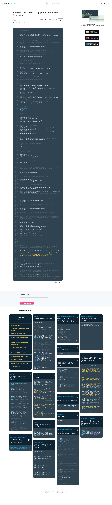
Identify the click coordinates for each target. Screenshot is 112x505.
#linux (82, 418)
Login (109, 3)
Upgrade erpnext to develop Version (19, 363)
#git (62, 431)
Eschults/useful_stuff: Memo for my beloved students (43, 446)
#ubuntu (59, 431)
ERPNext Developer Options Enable (19, 356)
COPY (58, 282)
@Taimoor (21, 23)
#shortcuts (40, 442)
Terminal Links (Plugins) (67, 433)
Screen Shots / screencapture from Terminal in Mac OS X (65, 320)
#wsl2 (61, 396)
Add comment (26, 303)
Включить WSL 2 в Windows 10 (67, 401)
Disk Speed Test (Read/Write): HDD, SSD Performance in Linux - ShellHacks (90, 423)
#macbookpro (13, 437)
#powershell (64, 360)
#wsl (58, 396)
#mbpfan (12, 436)
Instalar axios (63, 349)
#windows (65, 396)
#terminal (26, 23)
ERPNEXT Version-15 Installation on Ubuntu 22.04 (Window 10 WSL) (19, 351)
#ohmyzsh (64, 429)
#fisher (59, 360)
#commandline (24, 436)
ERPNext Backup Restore (17, 325)
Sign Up (103, 3)
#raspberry (83, 355)
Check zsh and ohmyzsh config (42, 425)
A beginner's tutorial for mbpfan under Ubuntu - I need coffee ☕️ (20, 441)
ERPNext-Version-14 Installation (18, 347)
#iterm (58, 316)
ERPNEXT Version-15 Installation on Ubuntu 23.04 (19, 338)
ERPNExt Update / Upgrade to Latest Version (20, 329)
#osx (73, 316)
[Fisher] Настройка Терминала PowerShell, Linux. (66, 363)
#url (58, 429)
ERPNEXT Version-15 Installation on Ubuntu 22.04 (19, 343)
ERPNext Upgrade (15, 366)
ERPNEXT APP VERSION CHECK (18, 333)
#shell (65, 431)
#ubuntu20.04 (18, 436)
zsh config (61, 416)
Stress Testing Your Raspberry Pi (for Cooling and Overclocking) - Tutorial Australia (91, 359)
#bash (68, 431)
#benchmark (92, 418)
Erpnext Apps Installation (17, 359)
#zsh (58, 414)
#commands (65, 398)
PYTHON (36, 377)
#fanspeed (23, 437)
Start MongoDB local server (89, 319)
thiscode (9, 3)
